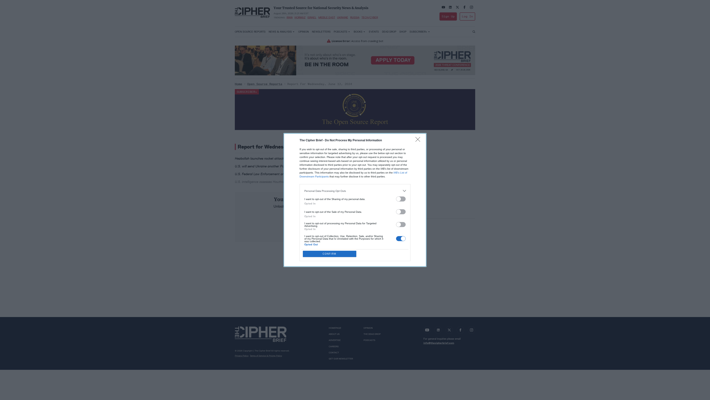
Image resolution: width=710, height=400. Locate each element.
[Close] (418, 140)
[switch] (401, 198)
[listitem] (355, 191)
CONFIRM (329, 253)
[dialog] (355, 200)
